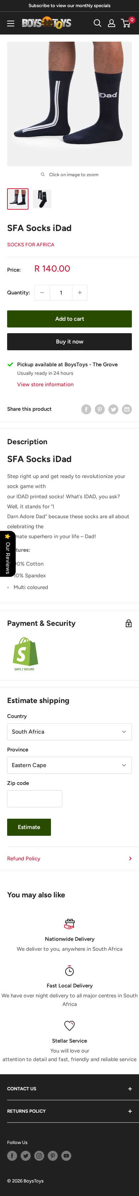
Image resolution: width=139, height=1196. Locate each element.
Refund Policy (23, 858)
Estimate (29, 827)
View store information (45, 384)
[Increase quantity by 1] (79, 292)
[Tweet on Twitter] (113, 409)
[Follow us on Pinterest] (53, 1156)
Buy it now (69, 341)
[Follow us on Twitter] (26, 1156)
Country (17, 716)
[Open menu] (10, 23)
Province (17, 749)
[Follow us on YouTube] (66, 1156)
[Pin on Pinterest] (100, 409)
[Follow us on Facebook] (12, 1156)
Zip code (18, 783)
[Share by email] (127, 409)
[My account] (111, 23)
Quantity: (18, 292)
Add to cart (69, 318)
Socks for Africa (31, 245)
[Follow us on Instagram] (39, 1156)
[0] (126, 23)
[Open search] (98, 23)
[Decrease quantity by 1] (42, 292)
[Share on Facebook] (86, 409)
